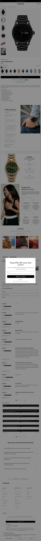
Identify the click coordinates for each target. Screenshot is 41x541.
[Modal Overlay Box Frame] (21, 270)
